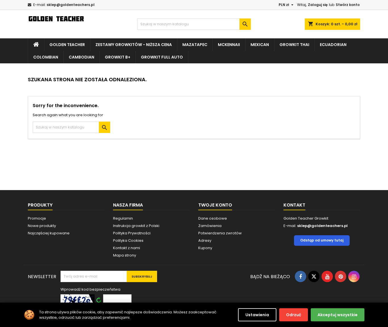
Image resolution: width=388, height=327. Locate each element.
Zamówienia (210, 225)
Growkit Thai (294, 44)
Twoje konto (215, 205)
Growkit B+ (117, 57)
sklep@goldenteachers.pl (71, 4)
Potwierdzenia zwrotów (220, 233)
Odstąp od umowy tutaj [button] (321, 240)
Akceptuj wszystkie (338, 315)
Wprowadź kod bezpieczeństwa (90, 289)
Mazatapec (194, 44)
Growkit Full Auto (162, 57)
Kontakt (294, 205)
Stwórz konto (348, 4)
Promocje (37, 218)
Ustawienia (257, 315)
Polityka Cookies (128, 240)
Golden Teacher (67, 44)
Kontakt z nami (126, 248)
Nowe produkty (42, 225)
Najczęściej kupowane (49, 233)
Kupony (205, 248)
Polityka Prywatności (132, 233)
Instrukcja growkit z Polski (136, 225)
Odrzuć (293, 315)
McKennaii (229, 44)
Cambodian (81, 57)
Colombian (45, 57)
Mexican (260, 44)
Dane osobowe (212, 218)
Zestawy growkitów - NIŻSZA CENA (133, 44)
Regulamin (123, 218)
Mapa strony (124, 255)
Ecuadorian (333, 44)
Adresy (204, 240)
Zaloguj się (317, 4)
